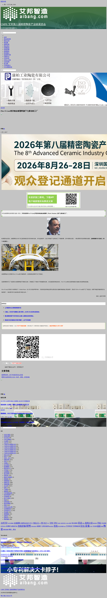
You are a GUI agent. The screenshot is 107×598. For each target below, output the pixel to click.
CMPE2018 (24, 523)
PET (45, 523)
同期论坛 (6, 56)
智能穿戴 (6, 484)
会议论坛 (63, 523)
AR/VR (6, 443)
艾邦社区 (6, 58)
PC (40, 523)
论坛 (82, 526)
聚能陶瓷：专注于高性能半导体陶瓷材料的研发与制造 (17, 413)
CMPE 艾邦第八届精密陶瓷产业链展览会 (23, 24)
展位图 (6, 42)
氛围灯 (39, 526)
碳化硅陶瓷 (7, 503)
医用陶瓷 (6, 466)
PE (42, 523)
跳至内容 (3, 1)
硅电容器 (6, 501)
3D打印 (4, 523)
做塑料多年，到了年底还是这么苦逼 (12, 375)
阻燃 (102, 526)
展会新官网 (7, 39)
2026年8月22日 (5, 545)
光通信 (6, 463)
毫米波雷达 (33, 526)
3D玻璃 (17, 523)
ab (4, 128)
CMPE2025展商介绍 (10, 451)
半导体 (6, 470)
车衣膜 (6, 512)
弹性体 (6, 475)
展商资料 (95, 523)
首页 (5, 37)
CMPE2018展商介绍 (10, 444)
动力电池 (6, 465)
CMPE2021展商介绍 (10, 446)
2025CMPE (7, 434)
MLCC (6, 456)
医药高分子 (7, 468)
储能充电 (6, 459)
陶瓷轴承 (6, 519)
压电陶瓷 (6, 472)
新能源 (6, 479)
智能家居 (6, 480)
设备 (87, 526)
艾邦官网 (6, 61)
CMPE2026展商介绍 (10, 453)
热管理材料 (7, 494)
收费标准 (6, 47)
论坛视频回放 (8, 67)
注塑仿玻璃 (45, 526)
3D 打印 (3, 401)
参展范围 (6, 49)
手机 (99, 523)
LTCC (31, 523)
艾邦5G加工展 (8, 507)
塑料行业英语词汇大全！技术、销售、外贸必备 (16, 377)
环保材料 (6, 496)
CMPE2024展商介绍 (10, 449)
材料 (5, 487)
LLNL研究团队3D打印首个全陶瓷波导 (12, 560)
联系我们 (6, 53)
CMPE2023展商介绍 (10, 448)
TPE (51, 523)
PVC (48, 523)
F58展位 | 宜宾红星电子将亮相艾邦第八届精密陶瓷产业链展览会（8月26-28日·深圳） (26, 551)
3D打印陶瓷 (7, 439)
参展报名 (6, 51)
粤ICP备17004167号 (6, 595)
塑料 (70, 523)
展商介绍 (89, 523)
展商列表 (6, 44)
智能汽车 (6, 482)
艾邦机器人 (7, 65)
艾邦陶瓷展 (26, 401)
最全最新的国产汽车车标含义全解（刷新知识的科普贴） (19, 316)
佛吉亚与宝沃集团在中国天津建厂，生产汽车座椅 (18, 320)
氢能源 (6, 491)
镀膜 (99, 526)
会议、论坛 (7, 458)
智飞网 (6, 63)
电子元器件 (7, 498)
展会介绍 (6, 40)
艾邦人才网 (7, 60)
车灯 (91, 526)
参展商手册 (7, 54)
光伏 (5, 461)
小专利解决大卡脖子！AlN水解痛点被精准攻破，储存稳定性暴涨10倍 (21, 568)
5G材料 (8, 401)
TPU (56, 523)
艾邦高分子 (7, 510)
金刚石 (6, 515)
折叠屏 (8, 526)
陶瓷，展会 (12, 529)
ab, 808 (10, 408)
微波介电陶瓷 (14, 401)
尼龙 (80, 523)
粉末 (65, 526)
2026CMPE (7, 436)
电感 (5, 500)
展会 (83, 523)
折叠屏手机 (14, 526)
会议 (59, 523)
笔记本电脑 (61, 526)
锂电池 (6, 517)
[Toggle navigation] (1, 31)
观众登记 (6, 46)
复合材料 (6, 473)
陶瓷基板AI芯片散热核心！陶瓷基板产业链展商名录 (16, 542)
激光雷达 (51, 526)
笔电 (5, 505)
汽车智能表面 (8, 493)
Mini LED (7, 455)
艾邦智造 (69, 526)
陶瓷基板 (5, 529)
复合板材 (75, 523)
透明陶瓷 (6, 514)
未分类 (3, 108)
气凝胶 (6, 489)
